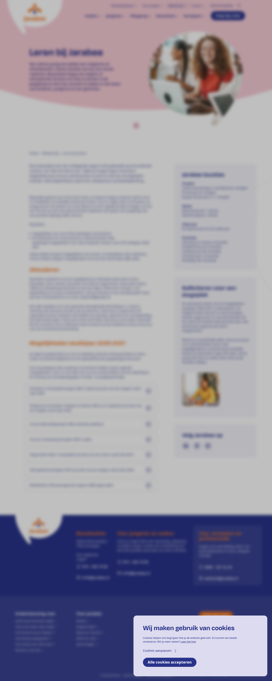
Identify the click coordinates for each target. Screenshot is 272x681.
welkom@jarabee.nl (221, 578)
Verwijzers (192, 15)
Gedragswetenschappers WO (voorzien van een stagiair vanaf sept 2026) (82, 470)
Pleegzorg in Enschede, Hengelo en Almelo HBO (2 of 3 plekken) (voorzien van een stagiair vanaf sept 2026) (86, 408)
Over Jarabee (151, 6)
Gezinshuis (165, 15)
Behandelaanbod (122, 6)
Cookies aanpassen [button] (157, 650)
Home (33, 153)
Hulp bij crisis (227, 15)
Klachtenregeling (221, 5)
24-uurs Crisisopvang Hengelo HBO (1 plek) (60, 439)
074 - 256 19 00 (95, 566)
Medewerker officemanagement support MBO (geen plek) (71, 485)
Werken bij (175, 6)
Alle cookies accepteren (170, 662)
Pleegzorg (138, 15)
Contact (196, 6)
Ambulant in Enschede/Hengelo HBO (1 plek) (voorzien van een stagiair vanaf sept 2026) (85, 391)
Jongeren (114, 15)
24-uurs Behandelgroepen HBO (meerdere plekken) (67, 424)
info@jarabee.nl (95, 577)
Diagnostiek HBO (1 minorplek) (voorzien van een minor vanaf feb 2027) (81, 455)
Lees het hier (188, 641)
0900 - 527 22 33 (218, 567)
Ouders (91, 15)
